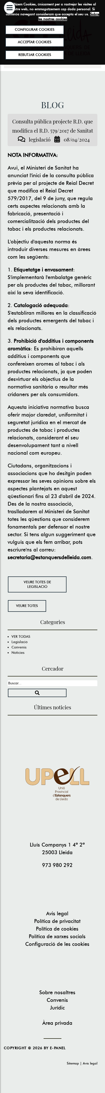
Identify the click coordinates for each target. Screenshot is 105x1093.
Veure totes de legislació (37, 584)
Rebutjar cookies (34, 55)
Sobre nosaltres (57, 992)
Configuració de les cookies (57, 944)
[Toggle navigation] (9, 20)
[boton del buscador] (37, 693)
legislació (19, 642)
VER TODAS (20, 636)
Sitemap (73, 1063)
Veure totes (27, 606)
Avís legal (90, 1063)
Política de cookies (57, 929)
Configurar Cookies (35, 29)
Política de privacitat (57, 921)
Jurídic (57, 1008)
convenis (19, 647)
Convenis (57, 1000)
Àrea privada (57, 1023)
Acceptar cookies (34, 42)
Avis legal (57, 913)
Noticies (17, 653)
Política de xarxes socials (57, 936)
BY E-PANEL (55, 1048)
